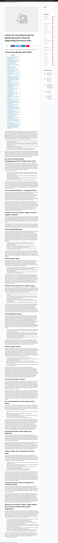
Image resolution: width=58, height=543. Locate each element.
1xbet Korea (46, 54)
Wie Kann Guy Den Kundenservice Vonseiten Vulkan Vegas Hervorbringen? (13, 115)
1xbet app (45, 38)
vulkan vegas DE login (35, 45)
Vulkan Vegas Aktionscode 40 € (13, 101)
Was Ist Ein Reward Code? (11, 66)
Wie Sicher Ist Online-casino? (12, 68)
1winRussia (45, 60)
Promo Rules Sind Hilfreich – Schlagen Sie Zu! (12, 59)
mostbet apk (46, 29)
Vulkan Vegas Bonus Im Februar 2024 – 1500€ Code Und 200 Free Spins (13, 120)
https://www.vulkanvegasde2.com (11, 170)
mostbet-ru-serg (47, 23)
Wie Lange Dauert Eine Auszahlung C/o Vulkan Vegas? (13, 100)
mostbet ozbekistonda (48, 40)
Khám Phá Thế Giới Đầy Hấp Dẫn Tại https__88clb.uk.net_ (50, 74)
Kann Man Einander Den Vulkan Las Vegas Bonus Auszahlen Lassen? (13, 77)
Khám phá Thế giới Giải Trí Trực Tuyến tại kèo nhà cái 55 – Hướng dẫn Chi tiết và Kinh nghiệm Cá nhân (50, 86)
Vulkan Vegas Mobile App (11, 62)
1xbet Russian (46, 16)
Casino (45, 45)
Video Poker (9, 128)
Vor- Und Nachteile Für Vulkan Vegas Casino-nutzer (12, 70)
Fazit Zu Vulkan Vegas (11, 63)
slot (44, 36)
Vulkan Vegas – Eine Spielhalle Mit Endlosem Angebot (13, 84)
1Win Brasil (45, 34)
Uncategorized (46, 47)
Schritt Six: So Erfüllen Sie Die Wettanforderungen (12, 89)
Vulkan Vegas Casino (11, 67)
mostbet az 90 (46, 18)
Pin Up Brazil (46, 58)
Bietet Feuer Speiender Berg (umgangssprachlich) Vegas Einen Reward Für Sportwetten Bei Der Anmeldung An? (13, 108)
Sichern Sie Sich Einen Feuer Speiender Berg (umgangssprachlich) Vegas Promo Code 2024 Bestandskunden (12, 93)
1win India (45, 51)
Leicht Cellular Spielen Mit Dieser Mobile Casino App (13, 118)
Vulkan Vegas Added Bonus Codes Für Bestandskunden (13, 123)
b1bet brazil (46, 65)
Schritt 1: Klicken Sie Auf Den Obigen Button (12, 105)
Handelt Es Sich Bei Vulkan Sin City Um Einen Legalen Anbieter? (13, 61)
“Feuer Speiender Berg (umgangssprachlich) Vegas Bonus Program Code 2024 (13, 112)
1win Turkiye (46, 56)
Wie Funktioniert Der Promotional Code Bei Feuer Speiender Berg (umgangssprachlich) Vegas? (13, 126)
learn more (50, 0)
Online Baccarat (10, 90)
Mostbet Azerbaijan (47, 32)
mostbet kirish (46, 43)
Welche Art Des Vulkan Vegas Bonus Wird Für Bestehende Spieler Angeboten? (13, 79)
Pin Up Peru (46, 25)
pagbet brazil (46, 62)
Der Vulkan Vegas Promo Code (12, 57)
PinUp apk (45, 27)
